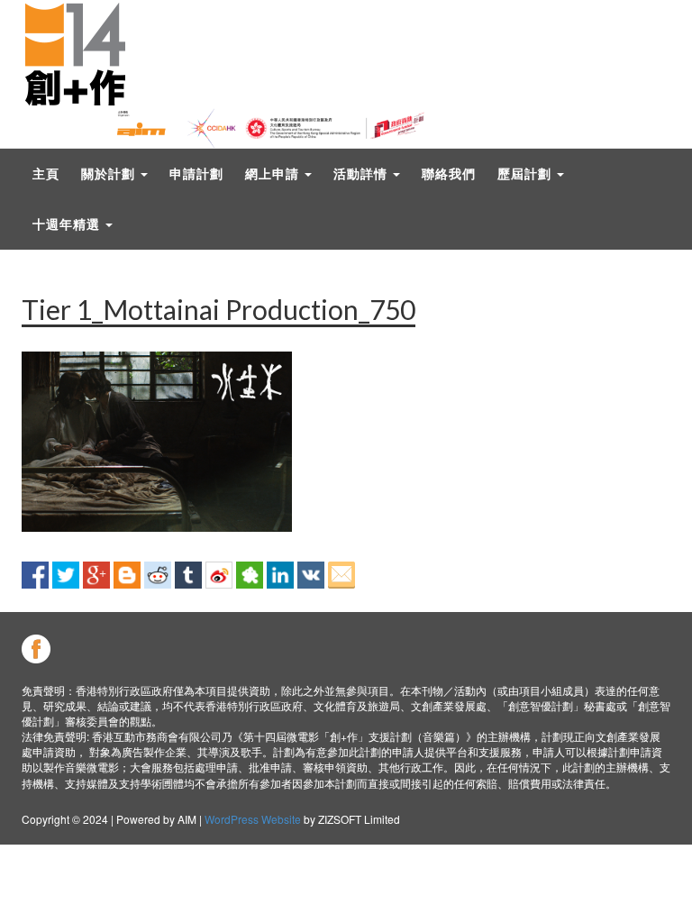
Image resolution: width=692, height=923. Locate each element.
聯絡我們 (449, 173)
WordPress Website (253, 819)
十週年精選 (68, 224)
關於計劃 (110, 173)
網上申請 (274, 173)
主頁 (45, 173)
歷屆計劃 (526, 173)
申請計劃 (196, 173)
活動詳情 (362, 173)
